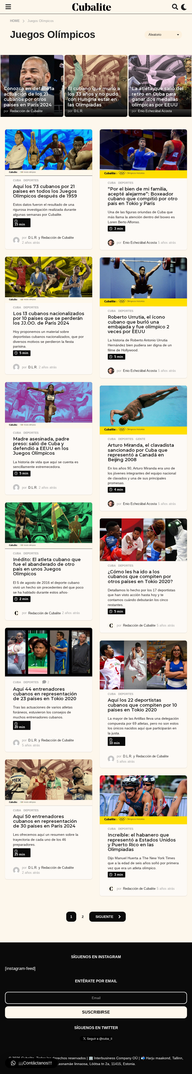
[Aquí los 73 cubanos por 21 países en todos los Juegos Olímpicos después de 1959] (48, 152)
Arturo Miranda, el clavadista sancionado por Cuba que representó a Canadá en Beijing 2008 (141, 452)
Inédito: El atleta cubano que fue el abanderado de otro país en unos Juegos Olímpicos (47, 567)
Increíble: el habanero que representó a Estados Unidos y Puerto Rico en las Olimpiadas (142, 842)
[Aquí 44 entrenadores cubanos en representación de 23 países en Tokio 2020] (48, 652)
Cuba (17, 180)
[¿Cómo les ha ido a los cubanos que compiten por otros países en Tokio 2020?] (143, 539)
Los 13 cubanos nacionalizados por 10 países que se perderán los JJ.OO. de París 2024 (48, 318)
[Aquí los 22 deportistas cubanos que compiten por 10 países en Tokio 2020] (143, 665)
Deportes (31, 180)
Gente (140, 438)
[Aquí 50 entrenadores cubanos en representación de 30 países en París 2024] (48, 782)
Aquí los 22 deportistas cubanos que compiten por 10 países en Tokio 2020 (142, 705)
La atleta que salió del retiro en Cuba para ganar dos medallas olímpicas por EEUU (158, 97)
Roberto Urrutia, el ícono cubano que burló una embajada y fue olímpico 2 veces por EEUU (138, 324)
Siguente (104, 917)
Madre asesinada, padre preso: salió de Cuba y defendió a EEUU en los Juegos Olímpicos (41, 446)
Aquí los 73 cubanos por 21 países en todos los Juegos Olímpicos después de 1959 (45, 191)
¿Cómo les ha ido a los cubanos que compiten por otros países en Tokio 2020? (140, 576)
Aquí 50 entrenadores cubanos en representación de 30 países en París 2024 (45, 821)
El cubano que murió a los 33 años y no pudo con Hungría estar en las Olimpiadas (94, 97)
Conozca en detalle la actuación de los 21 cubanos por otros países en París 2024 (29, 97)
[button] (8, 7)
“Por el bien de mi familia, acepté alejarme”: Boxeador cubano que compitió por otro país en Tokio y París (143, 196)
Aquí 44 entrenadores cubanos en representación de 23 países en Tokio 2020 (45, 694)
